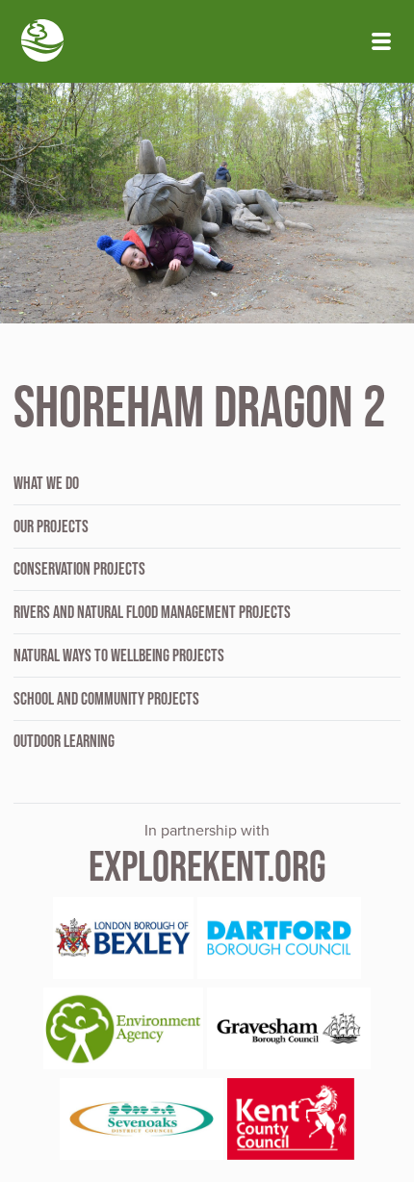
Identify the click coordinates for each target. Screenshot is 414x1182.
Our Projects (51, 526)
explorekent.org (207, 865)
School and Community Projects (106, 698)
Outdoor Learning (64, 741)
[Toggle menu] (381, 41)
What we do (46, 483)
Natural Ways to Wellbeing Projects (118, 655)
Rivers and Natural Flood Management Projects (152, 612)
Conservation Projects (79, 568)
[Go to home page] (42, 42)
